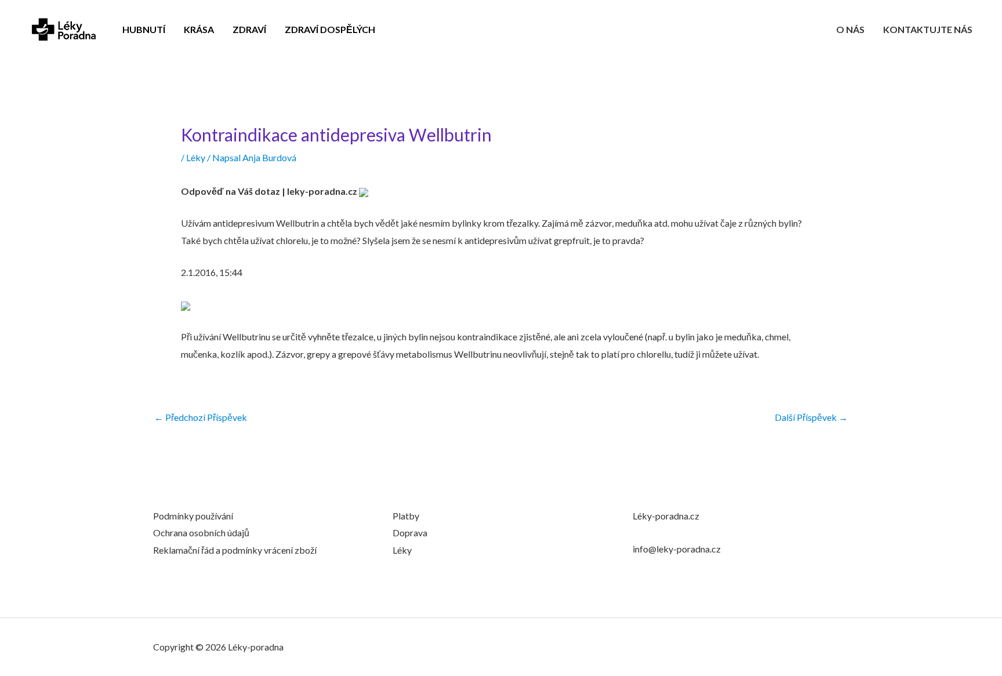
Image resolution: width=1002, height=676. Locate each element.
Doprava (410, 532)
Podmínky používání (193, 515)
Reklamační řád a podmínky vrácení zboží (235, 549)
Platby (406, 515)
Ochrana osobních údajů (201, 532)
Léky (195, 157)
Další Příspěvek (811, 417)
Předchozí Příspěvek (200, 417)
